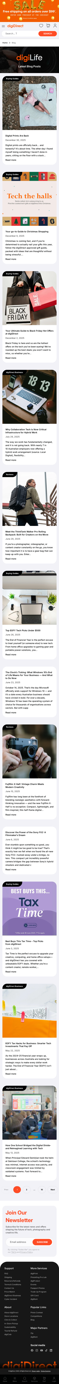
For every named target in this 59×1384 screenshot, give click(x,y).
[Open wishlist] (41, 26)
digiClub (7, 1334)
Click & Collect (10, 1320)
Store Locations (11, 1316)
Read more (10, 160)
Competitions (36, 1316)
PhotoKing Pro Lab (38, 1277)
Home (5, 43)
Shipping (8, 1277)
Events (33, 1284)
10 (42, 1189)
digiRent (34, 1299)
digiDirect (13, 1371)
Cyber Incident (10, 1299)
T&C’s (13, 1252)
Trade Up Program (38, 1292)
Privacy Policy (26, 1252)
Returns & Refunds (12, 1281)
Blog (32, 1320)
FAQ (6, 1274)
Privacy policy (36, 1371)
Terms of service (46, 1371)
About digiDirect (11, 1312)
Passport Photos (37, 1288)
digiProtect (35, 1281)
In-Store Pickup (11, 1323)
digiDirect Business (14, 372)
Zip (32, 1333)
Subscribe (42, 1242)
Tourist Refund (10, 1331)
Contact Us (9, 1288)
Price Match (9, 1292)
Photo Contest (37, 1312)
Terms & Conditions (12, 1284)
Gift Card (34, 1295)
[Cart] (48, 26)
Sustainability (10, 1327)
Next (53, 1189)
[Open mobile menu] (3, 26)
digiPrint (34, 1274)
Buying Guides (12, 78)
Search (47, 33)
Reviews (9, 474)
